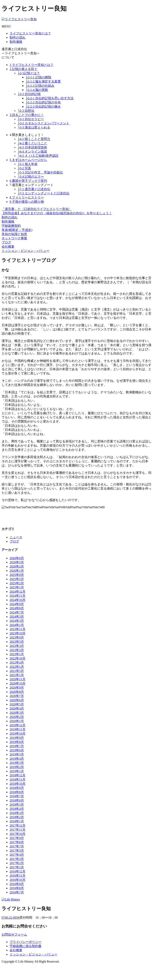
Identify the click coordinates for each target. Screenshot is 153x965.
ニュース (16, 537)
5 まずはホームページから (28, 160)
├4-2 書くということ (32, 143)
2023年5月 (17, 641)
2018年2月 (17, 817)
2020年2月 (17, 717)
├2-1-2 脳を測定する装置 (43, 81)
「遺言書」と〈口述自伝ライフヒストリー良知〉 (37, 209)
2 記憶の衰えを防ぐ (23, 69)
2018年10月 (18, 783)
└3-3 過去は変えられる (34, 127)
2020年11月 (18, 679)
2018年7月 (17, 796)
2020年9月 (17, 687)
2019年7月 (17, 746)
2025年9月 (17, 574)
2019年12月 (18, 725)
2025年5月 (17, 579)
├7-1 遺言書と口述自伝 (34, 189)
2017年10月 (18, 833)
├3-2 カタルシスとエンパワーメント (43, 123)
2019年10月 (18, 733)
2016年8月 (17, 888)
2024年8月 (17, 608)
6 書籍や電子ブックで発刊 (28, 180)
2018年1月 (17, 821)
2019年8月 (17, 742)
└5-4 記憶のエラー (31, 176)
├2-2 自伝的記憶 (29, 94)
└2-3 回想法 (26, 110)
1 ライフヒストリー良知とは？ (31, 64)
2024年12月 (18, 591)
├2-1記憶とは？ (29, 73)
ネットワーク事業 (14, 238)
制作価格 (16, 41)
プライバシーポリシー (25, 942)
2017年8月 (17, 842)
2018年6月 (17, 800)
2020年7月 (17, 696)
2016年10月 (18, 879)
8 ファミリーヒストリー (27, 197)
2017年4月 (17, 854)
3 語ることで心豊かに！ (27, 115)
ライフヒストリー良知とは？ (30, 33)
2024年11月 (18, 595)
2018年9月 (17, 788)
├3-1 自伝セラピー (31, 119)
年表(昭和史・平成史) (17, 230)
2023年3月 (17, 646)
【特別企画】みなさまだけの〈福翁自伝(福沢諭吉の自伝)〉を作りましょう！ (57, 213)
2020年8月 (17, 691)
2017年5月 (17, 850)
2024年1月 (17, 625)
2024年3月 (17, 620)
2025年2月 (17, 583)
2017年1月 (17, 867)
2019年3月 (17, 762)
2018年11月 (18, 779)
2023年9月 (17, 637)
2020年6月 (17, 700)
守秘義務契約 (11, 225)
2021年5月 (17, 671)
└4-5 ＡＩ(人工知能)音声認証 (38, 155)
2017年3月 (17, 859)
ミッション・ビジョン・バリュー (25, 250)
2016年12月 (18, 871)
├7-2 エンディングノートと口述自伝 (43, 193)
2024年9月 (17, 604)
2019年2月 (17, 767)
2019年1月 (17, 771)
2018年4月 (17, 808)
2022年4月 (17, 662)
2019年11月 (18, 729)
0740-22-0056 (11, 917)
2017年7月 (17, 846)
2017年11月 (18, 829)
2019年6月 (17, 750)
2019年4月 (17, 758)
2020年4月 (17, 708)
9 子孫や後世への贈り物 (27, 201)
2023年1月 (17, 654)
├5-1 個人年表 (27, 164)
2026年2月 (17, 566)
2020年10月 (18, 683)
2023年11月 (18, 629)
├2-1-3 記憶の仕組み (40, 85)
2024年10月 (18, 600)
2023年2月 (17, 650)
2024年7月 (17, 612)
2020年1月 (17, 721)
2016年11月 (18, 875)
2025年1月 (17, 587)
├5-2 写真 (24, 168)
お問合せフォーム (14, 934)
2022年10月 (18, 658)
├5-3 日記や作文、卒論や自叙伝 (40, 172)
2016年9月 (17, 884)
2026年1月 (17, 570)
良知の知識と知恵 (14, 234)
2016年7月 (17, 892)
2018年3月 (17, 813)
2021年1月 (17, 675)
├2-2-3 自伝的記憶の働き (43, 106)
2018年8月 (17, 792)
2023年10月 (18, 633)
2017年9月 (17, 838)
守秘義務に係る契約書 (25, 946)
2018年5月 (17, 804)
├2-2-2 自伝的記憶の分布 (43, 102)
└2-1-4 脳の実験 (37, 90)
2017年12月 (18, 825)
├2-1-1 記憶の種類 (38, 77)
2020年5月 (17, 704)
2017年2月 (17, 863)
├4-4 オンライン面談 (32, 151)
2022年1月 (17, 666)
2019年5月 (17, 754)
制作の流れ (18, 37)
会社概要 (8, 246)
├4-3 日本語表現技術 (32, 147)
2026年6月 (17, 558)
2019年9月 (17, 737)
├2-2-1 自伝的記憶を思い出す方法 (50, 98)
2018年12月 (18, 775)
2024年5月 (17, 616)
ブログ (6, 242)
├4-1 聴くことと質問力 (34, 139)
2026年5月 (17, 562)
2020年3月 (17, 712)
